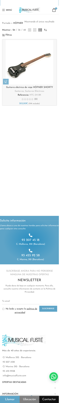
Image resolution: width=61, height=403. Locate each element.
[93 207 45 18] (30, 235)
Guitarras (19, 91)
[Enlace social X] (17, 3)
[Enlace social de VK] (38, 3)
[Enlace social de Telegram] (42, 3)
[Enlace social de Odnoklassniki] (31, 3)
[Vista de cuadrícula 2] (29, 30)
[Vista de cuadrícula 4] (40, 30)
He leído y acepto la (21, 311)
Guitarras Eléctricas (34, 91)
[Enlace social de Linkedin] (27, 3)
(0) (35, 99)
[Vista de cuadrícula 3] (34, 30)
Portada (6, 23)
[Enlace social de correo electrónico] (20, 3)
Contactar (49, 399)
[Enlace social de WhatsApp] (34, 3)
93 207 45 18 (30, 240)
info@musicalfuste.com (14, 376)
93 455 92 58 (30, 255)
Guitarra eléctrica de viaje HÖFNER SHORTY (29, 87)
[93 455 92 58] (30, 250)
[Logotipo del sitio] (29, 10)
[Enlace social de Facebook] (13, 3)
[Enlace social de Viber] (46, 3)
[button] (6, 81)
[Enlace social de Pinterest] (24, 3)
